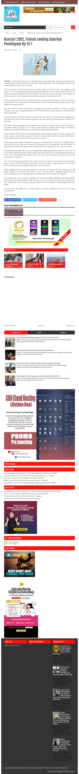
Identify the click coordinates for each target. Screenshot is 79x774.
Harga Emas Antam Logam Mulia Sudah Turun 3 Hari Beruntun (62, 650)
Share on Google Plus (49, 200)
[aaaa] (49, 10)
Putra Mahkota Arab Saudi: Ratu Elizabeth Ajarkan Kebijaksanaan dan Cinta (26, 483)
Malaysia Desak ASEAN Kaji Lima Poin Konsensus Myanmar (22, 480)
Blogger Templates (69, 771)
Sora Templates (58, 771)
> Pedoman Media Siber (60, 768)
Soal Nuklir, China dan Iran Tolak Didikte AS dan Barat (20, 478)
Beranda (41, 325)
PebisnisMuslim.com (12, 2)
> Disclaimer (40, 768)
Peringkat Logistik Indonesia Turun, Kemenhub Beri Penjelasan (23, 496)
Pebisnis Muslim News (28, 2)
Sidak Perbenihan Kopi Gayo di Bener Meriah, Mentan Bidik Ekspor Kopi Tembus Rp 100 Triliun (62, 718)
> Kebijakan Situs (49, 768)
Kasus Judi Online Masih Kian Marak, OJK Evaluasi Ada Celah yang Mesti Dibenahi (62, 694)
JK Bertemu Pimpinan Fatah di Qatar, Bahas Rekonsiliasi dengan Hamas (26, 475)
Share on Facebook (14, 200)
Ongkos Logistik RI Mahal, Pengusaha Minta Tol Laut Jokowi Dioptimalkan (26, 493)
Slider (20, 49)
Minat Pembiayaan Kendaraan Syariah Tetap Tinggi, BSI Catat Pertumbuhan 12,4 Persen (62, 744)
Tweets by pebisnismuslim (12, 645)
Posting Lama (71, 325)
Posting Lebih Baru (9, 325)
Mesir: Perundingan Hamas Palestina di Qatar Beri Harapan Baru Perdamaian (27, 473)
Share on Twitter (31, 200)
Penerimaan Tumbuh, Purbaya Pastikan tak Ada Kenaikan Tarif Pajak (62, 670)
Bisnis (16, 49)
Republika (13, 195)
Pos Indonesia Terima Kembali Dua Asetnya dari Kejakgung (22, 498)
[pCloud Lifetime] (19, 576)
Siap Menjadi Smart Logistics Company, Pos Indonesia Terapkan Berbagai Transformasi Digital (32, 491)
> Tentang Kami (32, 768)
